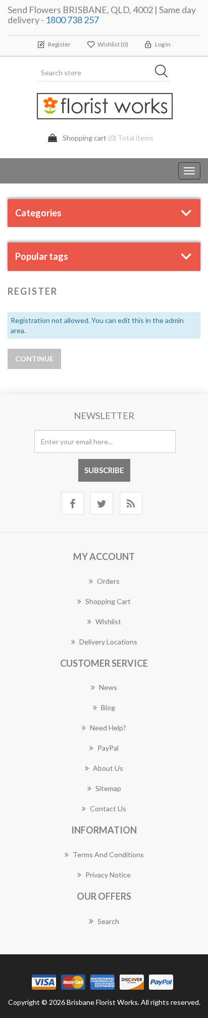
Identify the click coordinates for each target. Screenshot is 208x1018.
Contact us (108, 808)
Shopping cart (108, 601)
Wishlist (108, 621)
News (108, 687)
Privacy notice (108, 874)
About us (108, 768)
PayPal (108, 748)
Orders (108, 581)
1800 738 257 (72, 19)
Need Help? (108, 727)
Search (108, 921)
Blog (108, 707)
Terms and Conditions (108, 854)
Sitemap (108, 788)
